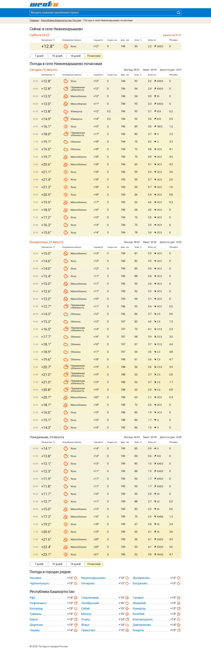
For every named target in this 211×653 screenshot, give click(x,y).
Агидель (138, 630)
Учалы (85, 619)
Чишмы (35, 630)
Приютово (88, 630)
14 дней (75, 55)
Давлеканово (142, 624)
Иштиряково (141, 578)
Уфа (32, 597)
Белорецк (36, 608)
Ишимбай (139, 603)
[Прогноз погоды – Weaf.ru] (44, 4)
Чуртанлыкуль (39, 583)
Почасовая (94, 55)
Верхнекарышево (93, 578)
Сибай (85, 608)
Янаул (85, 624)
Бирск (34, 619)
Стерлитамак (90, 597)
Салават (138, 597)
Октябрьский (90, 603)
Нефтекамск (38, 603)
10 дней (57, 55)
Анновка (35, 578)
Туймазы (36, 614)
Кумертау (139, 608)
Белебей (138, 614)
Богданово (140, 583)
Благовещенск (143, 619)
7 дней (39, 55)
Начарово (88, 583)
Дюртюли (36, 624)
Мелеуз (86, 614)
